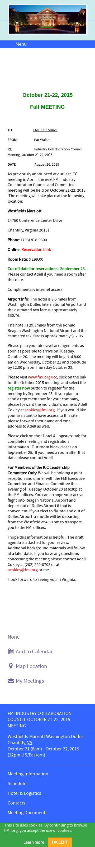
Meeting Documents (28, 813)
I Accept (60, 842)
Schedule (17, 784)
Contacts (16, 803)
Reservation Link (36, 249)
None (14, 636)
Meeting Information (28, 774)
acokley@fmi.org (40, 410)
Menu (21, 44)
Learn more (33, 842)
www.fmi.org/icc (42, 377)
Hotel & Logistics (24, 793)
